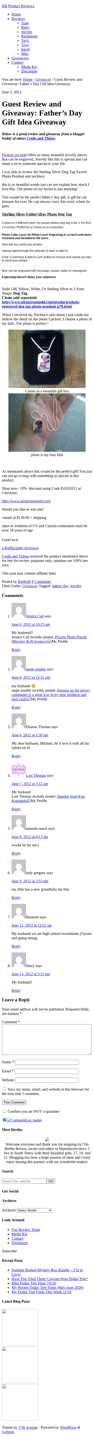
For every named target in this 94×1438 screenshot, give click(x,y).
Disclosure (20, 1243)
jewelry (76, 586)
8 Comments (41, 581)
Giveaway (30, 586)
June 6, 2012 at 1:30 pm (30, 735)
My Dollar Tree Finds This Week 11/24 (41, 1292)
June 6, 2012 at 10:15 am (31, 624)
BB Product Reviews (18, 6)
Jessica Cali (35, 616)
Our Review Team (26, 1230)
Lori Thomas (36, 775)
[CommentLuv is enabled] (24, 1120)
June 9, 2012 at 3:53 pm (30, 881)
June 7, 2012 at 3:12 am (30, 784)
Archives (9, 1210)
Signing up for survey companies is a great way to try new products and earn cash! (51, 694)
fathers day (60, 586)
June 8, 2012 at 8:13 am (30, 837)
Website (8, 1080)
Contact (17, 1238)
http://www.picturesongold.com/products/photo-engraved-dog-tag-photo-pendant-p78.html (41, 304)
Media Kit (19, 1234)
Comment (11, 1022)
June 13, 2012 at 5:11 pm (31, 974)
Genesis (8, 1432)
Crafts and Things (41, 138)
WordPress (68, 1427)
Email (8, 1071)
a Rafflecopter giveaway (20, 548)
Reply (16, 650)
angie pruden (36, 669)
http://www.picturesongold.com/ (26, 501)
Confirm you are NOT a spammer (33, 1111)
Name (8, 1062)
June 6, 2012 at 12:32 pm (31, 677)
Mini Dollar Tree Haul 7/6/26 (34, 1283)
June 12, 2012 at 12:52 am (32, 925)
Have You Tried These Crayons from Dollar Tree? (50, 1279)
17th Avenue (28, 1427)
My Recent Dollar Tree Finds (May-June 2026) (47, 1287)
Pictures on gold (14, 155)
